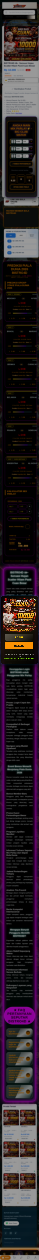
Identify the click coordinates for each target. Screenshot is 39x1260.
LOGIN (19, 637)
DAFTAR (19, 645)
